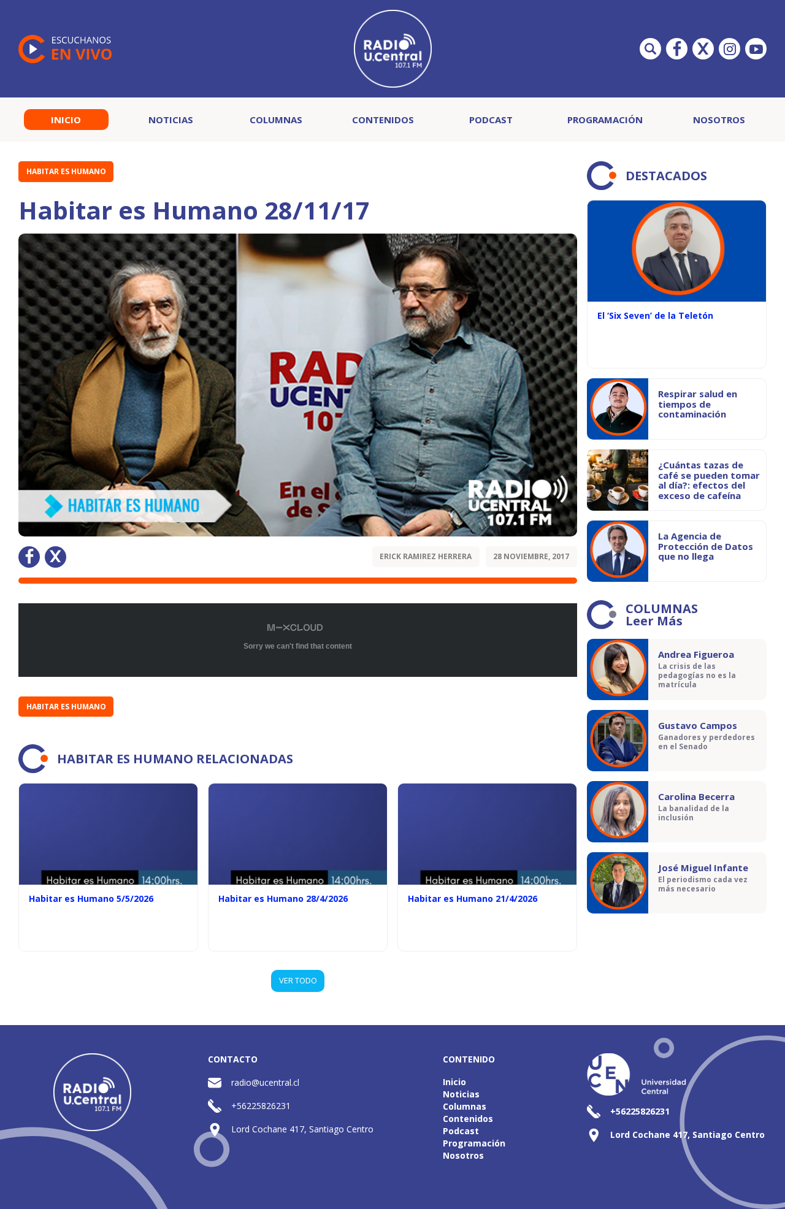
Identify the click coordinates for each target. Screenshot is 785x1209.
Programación (605, 119)
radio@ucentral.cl (265, 1082)
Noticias (170, 119)
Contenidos (383, 119)
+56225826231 (261, 1106)
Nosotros (719, 119)
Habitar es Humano (66, 171)
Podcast (491, 119)
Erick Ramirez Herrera (426, 556)
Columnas (276, 119)
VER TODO (298, 980)
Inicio (66, 119)
